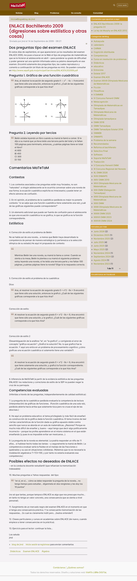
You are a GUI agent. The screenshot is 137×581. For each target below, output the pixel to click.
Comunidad (98, 13)
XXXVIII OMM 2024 (103, 220)
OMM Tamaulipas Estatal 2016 (108, 129)
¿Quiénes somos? (75, 567)
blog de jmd (29, 19)
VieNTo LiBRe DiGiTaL (96, 572)
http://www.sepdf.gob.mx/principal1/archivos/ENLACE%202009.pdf (45, 70)
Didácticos (15, 551)
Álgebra (45, 551)
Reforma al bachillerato (105, 147)
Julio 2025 (99, 242)
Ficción (97, 87)
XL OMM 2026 (101, 172)
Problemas (54, 13)
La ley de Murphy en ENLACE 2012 (110, 30)
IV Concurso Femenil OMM (106, 98)
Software (98, 154)
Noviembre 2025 (102, 238)
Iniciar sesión (122, 5)
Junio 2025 (99, 245)
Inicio (13, 19)
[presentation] (67, 80)
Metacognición (101, 101)
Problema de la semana (105, 140)
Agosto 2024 (100, 260)
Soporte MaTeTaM (102, 158)
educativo (98, 66)
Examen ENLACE (31, 551)
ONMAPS (98, 136)
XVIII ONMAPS (100, 176)
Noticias (19, 13)
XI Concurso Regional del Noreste (110, 169)
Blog (36, 13)
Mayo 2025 (99, 249)
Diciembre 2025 (101, 235)
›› (120, 268)
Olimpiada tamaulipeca (105, 118)
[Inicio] (18, 5)
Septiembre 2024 (102, 256)
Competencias (101, 55)
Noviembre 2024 (102, 253)
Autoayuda (99, 41)
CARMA (97, 48)
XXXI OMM (99, 203)
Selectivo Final (101, 151)
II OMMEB (98, 94)
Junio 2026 (99, 231)
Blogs (19, 19)
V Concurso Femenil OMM (106, 165)
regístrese (45, 544)
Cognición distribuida (104, 52)
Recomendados (101, 144)
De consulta (76, 13)
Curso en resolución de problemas (110, 59)
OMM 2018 (99, 122)
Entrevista (98, 70)
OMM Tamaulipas (102, 126)
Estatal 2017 (100, 73)
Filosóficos (99, 91)
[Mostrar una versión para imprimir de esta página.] (86, 43)
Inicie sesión (32, 544)
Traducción (99, 162)
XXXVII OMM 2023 (102, 217)
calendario (99, 45)
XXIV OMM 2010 (101, 179)
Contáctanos (59, 567)
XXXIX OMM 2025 (102, 213)
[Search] (114, 5)
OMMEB (97, 133)
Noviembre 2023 (102, 263)
